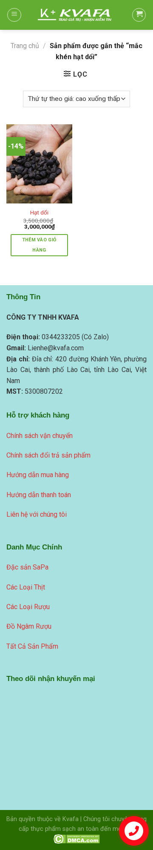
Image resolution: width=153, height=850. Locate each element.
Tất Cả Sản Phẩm (32, 646)
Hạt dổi (39, 212)
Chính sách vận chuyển (39, 436)
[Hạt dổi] (39, 163)
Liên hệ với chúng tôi (36, 514)
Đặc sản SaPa (27, 567)
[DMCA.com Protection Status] (77, 838)
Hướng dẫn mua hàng (37, 475)
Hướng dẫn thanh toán (38, 495)
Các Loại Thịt (25, 587)
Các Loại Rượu (28, 607)
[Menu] (14, 15)
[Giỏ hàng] (139, 15)
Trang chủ (25, 46)
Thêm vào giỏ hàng (39, 245)
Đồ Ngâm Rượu (28, 626)
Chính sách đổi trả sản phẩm (48, 455)
